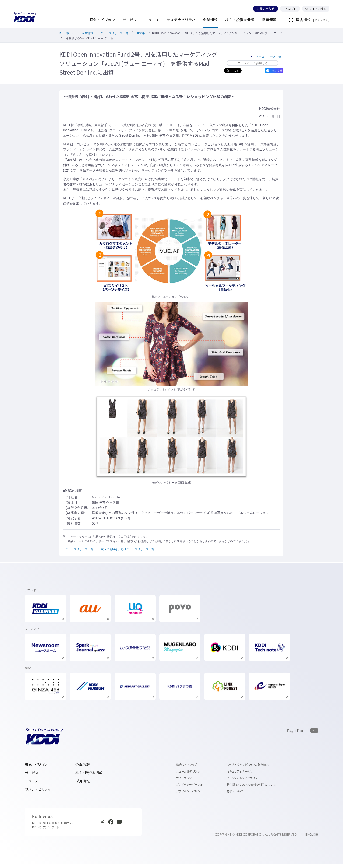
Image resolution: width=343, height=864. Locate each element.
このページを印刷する (255, 63)
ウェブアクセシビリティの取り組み (248, 765)
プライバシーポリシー (189, 791)
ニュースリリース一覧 (114, 33)
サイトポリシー (185, 778)
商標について (235, 791)
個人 (317, 20)
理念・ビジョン (36, 764)
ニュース (31, 781)
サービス (31, 772)
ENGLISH (292, 9)
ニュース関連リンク (188, 771)
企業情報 (87, 33)
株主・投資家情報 (89, 772)
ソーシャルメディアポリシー (243, 778)
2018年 (140, 33)
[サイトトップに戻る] (25, 17)
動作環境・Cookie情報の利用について (251, 785)
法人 (325, 20)
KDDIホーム (67, 33)
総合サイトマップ (186, 765)
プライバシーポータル (189, 785)
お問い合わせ (265, 9)
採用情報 (82, 781)
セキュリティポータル (239, 771)
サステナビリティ (38, 789)
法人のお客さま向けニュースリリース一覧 (127, 549)
